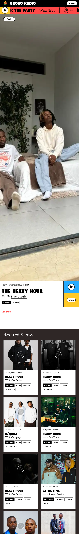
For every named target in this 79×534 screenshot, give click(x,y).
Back (9, 19)
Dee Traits (6, 312)
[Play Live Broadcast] (5, 10)
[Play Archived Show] (71, 287)
